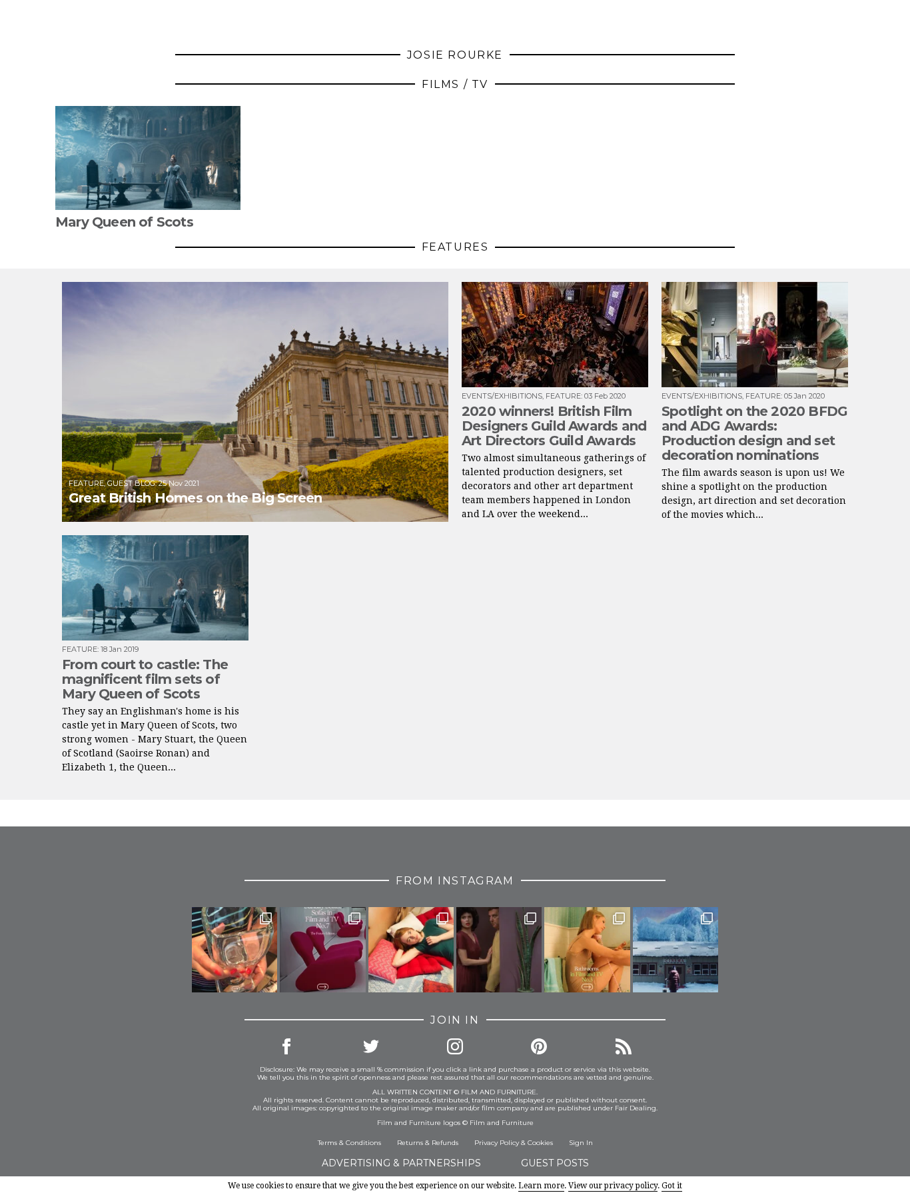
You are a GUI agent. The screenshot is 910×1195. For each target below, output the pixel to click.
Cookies (540, 1142)
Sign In (581, 1142)
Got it (672, 1185)
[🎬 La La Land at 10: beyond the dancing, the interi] (411, 949)
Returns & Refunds (427, 1142)
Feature (86, 483)
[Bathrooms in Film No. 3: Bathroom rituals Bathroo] (587, 949)
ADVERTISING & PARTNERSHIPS (401, 1163)
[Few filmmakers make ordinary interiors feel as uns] (499, 949)
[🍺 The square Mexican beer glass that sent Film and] (234, 949)
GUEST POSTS (555, 1163)
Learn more (541, 1185)
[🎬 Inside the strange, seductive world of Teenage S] (675, 949)
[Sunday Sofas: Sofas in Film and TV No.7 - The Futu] (322, 949)
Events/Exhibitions (502, 396)
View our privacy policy (613, 1185)
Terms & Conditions (349, 1142)
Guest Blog (131, 483)
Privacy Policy (496, 1142)
